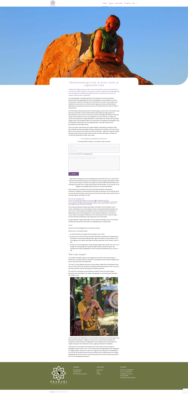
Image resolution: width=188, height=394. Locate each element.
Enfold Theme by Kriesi (63, 391)
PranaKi (56, 391)
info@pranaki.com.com (126, 374)
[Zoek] (137, 3)
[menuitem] (105, 3)
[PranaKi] (53, 3)
